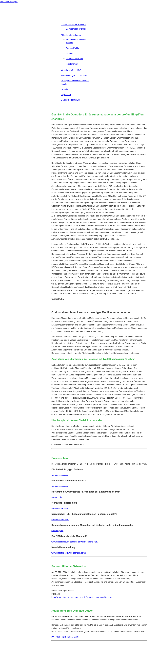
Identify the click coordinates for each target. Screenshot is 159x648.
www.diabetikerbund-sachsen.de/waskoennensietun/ (74, 541)
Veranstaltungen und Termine (74, 75)
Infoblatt (69, 53)
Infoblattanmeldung (74, 58)
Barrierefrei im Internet (75, 28)
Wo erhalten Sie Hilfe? (71, 70)
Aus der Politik (72, 47)
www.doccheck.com (60, 475)
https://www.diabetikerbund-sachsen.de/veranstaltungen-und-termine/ (81, 597)
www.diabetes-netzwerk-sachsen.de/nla (68, 552)
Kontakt (64, 89)
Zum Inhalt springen (9, 1)
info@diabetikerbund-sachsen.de (66, 636)
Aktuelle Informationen (71, 35)
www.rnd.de (56, 497)
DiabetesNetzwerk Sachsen (73, 24)
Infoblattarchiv (72, 63)
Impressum (66, 94)
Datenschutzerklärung (70, 99)
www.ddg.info (57, 530)
